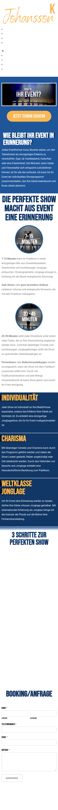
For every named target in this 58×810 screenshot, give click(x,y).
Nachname (33, 718)
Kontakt (7, 42)
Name (4, 708)
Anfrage (6, 750)
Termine (7, 29)
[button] (29, 51)
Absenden (12, 778)
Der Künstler (9, 38)
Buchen (7, 33)
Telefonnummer (9, 724)
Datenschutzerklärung (14, 791)
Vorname (4, 718)
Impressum (8, 802)
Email (5, 737)
